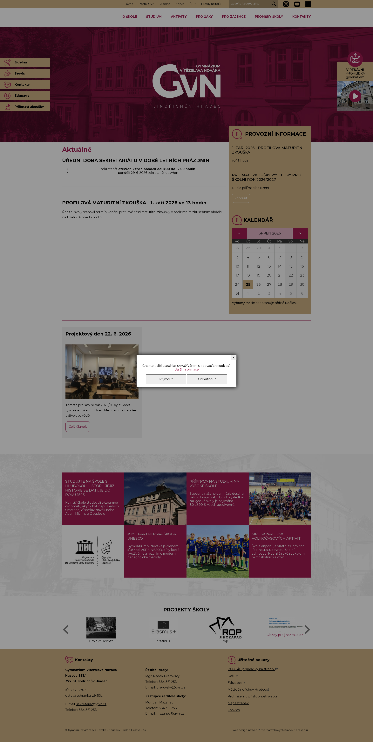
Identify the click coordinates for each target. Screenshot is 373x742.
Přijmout (166, 379)
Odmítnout (207, 379)
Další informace (186, 369)
